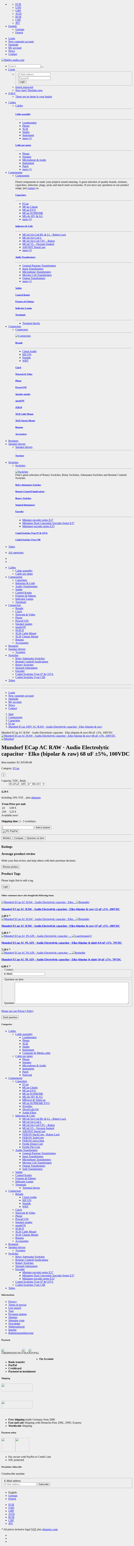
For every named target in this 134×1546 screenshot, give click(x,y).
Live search (14, 1307)
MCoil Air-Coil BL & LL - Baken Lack (44, 234)
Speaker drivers (16, 443)
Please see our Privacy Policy (17, 1011)
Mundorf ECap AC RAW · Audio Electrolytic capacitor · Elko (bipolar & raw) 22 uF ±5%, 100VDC (60, 909)
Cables (12, 102)
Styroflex (27, 1106)
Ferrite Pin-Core (31, 1147)
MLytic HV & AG (32, 216)
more (27, 138)
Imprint (12, 1329)
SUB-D (19, 630)
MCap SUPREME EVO (36, 1103)
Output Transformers (33, 278)
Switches (13, 462)
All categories (16, 552)
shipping (36, 797)
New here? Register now (29, 90)
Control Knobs (23, 592)
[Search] (42, 67)
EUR (18, 4)
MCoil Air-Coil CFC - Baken (38, 240)
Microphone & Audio (34, 159)
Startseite (13, 44)
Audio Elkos (29, 1112)
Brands (19, 608)
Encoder (20, 670)
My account (14, 47)
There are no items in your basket (33, 96)
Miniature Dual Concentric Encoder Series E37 (48, 523)
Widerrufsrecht (16, 1326)
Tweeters (20, 652)
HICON (26, 354)
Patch (25, 166)
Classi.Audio (29, 351)
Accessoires (21, 642)
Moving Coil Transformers (37, 275)
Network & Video (25, 614)
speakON (20, 627)
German (19, 29)
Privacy (12, 1301)
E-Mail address (12, 1480)
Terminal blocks (31, 323)
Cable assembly (24, 570)
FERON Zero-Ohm (33, 1140)
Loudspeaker (29, 122)
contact (31, 188)
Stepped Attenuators (26, 667)
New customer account (21, 41)
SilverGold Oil (30, 1109)
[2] (10, 831)
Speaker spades (23, 623)
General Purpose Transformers (39, 265)
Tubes (11, 546)
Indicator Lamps (24, 598)
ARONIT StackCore (33, 247)
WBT (25, 360)
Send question (10, 1017)
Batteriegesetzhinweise (21, 1332)
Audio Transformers (26, 586)
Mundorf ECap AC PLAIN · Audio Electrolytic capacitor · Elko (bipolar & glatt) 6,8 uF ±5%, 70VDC (61, 942)
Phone (18, 617)
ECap (25, 203)
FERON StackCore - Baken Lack (41, 1134)
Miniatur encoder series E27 (37, 520)
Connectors (14, 326)
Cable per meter (24, 573)
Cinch (18, 611)
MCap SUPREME (32, 213)
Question (9, 1003)
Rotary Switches (24, 664)
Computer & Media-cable (36, 1053)
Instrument (28, 135)
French (19, 32)
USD (18, 7)
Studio (25, 132)
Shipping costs (16, 1320)
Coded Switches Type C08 (30, 677)
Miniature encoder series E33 (38, 526)
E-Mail (8, 973)
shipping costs (50, 1529)
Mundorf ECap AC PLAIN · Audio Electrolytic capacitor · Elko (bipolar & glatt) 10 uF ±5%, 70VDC (61, 959)
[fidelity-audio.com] (12, 60)
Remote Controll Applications (31, 661)
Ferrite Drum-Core (32, 1143)
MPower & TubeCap (34, 1100)
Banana (19, 639)
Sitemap (12, 1317)
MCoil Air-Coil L (32, 237)
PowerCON (22, 620)
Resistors (13, 440)
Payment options (17, 1314)
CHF (18, 19)
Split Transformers (32, 1168)
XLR (25, 128)
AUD (18, 13)
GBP (18, 10)
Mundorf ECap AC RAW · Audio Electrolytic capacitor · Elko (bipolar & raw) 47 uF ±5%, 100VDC (60, 925)
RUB (18, 16)
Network (27, 1074)
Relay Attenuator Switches (30, 658)
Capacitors (21, 580)
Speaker (26, 156)
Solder (19, 589)
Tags (11, 1311)
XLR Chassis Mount (26, 636)
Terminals (20, 602)
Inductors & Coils (25, 583)
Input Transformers (32, 268)
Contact (12, 54)
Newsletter (14, 1323)
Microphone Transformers (36, 271)
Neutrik (26, 357)
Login (11, 38)
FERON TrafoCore (33, 1137)
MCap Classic (30, 206)
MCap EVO (29, 209)
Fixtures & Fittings (25, 595)
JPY (17, 23)
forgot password (24, 87)
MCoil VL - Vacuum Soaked (38, 244)
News (11, 50)
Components (15, 172)
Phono (25, 125)
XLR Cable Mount (25, 633)
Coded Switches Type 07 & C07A (34, 674)
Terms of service (17, 1304)
